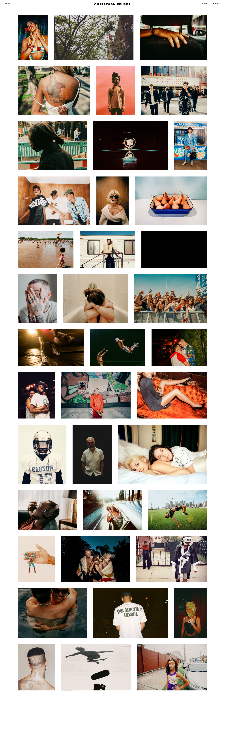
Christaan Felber (112, 4)
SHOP (204, 4)
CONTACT (216, 4)
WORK (7, 4)
